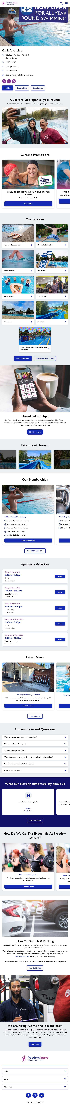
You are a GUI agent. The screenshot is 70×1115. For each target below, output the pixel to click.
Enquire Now (22, 88)
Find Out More (35, 432)
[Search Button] (61, 3)
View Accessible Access (45, 358)
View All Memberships (35, 551)
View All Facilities (22, 358)
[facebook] (9, 81)
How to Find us (35, 968)
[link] (66, 3)
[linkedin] (41, 1095)
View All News (35, 716)
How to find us (11, 58)
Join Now (7, 88)
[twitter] (4, 81)
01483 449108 (10, 62)
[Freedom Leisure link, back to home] (10, 3)
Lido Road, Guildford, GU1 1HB (17, 55)
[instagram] (14, 81)
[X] (35, 1095)
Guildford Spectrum (22, 956)
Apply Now (35, 1044)
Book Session (38, 88)
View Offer (28, 204)
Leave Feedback (11, 71)
